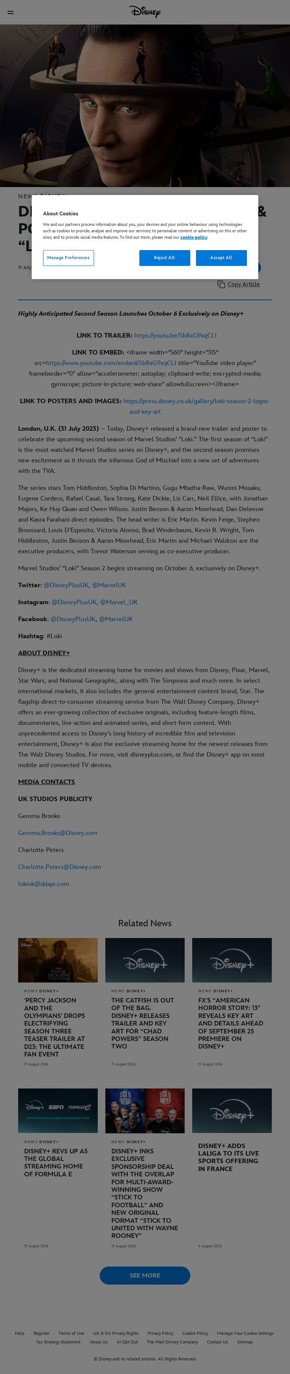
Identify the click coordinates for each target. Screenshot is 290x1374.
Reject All (164, 257)
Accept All (221, 257)
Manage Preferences (68, 257)
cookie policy (193, 237)
